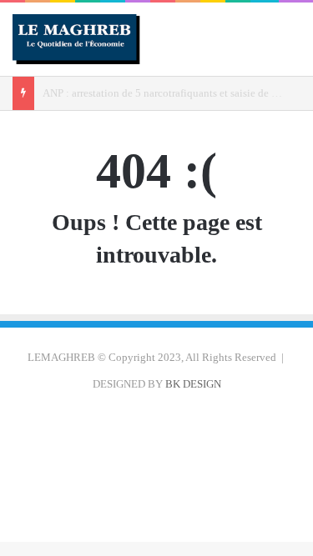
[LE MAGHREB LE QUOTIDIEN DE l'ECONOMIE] (76, 39)
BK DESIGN (193, 384)
